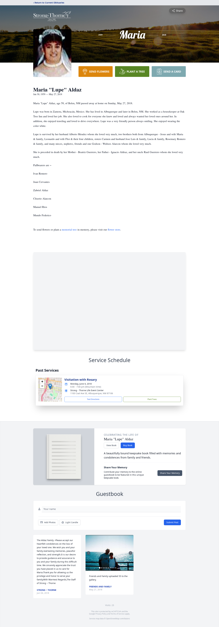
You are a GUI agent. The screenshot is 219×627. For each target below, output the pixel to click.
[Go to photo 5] (106, 567)
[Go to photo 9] (113, 567)
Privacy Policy (101, 614)
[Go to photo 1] (99, 568)
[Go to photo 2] (101, 567)
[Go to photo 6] (108, 567)
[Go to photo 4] (104, 567)
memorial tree (69, 229)
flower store (114, 229)
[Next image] (130, 553)
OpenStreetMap (112, 618)
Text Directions (93, 399)
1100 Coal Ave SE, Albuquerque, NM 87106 (91, 393)
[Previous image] (88, 553)
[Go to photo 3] (103, 567)
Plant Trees (152, 399)
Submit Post (172, 522)
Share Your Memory (170, 473)
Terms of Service (118, 614)
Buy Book (127, 445)
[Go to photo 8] (112, 567)
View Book (111, 445)
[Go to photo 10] (115, 567)
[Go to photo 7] (110, 567)
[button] (50, 386)
